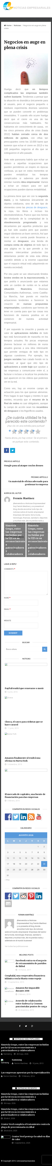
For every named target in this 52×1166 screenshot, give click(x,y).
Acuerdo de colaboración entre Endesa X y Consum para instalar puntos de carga (31, 1003)
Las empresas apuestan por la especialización (25, 1072)
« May (7, 880)
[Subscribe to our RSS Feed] (31, 816)
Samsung (17, 1060)
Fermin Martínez (21, 1063)
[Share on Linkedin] (38, 896)
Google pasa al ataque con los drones (23, 465)
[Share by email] (8, 903)
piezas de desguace (36, 207)
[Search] (44, 649)
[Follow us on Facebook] (8, 816)
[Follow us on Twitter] (15, 816)
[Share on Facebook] (8, 896)
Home (8, 25)
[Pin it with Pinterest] (31, 896)
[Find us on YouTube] (38, 816)
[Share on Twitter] (15, 896)
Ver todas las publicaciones (16, 946)
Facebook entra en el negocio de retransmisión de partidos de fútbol (31, 963)
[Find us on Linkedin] (23, 816)
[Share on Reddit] (23, 896)
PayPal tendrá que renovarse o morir (24, 688)
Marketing (7, 1054)
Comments (9, 569)
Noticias (17, 25)
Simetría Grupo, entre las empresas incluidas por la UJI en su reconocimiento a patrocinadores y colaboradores (25, 1047)
